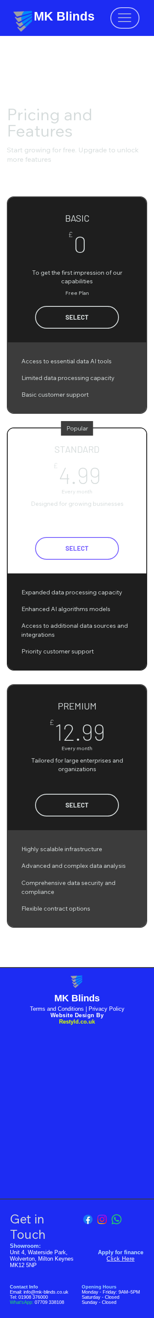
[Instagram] (102, 1219)
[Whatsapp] (116, 1219)
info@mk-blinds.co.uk (46, 1291)
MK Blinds (64, 16)
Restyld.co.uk (77, 1021)
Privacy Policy (106, 1009)
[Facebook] (88, 1219)
